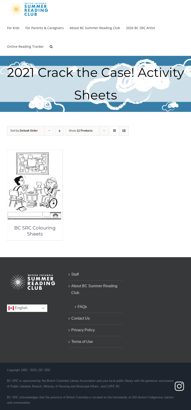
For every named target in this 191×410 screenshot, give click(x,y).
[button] (51, 46)
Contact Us (80, 318)
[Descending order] (59, 131)
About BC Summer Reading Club (94, 289)
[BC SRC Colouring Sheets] (35, 153)
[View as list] (123, 130)
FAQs (82, 307)
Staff (75, 274)
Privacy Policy (83, 330)
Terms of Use (82, 342)
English (20, 308)
